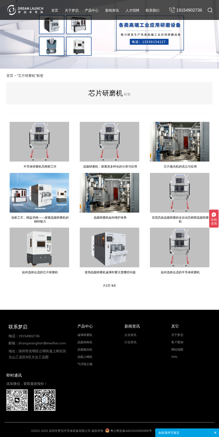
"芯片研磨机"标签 (30, 76)
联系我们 (152, 10)
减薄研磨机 (84, 335)
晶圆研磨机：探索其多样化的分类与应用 (110, 166)
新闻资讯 (112, 10)
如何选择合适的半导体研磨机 (180, 272)
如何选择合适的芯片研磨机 (40, 272)
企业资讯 (130, 335)
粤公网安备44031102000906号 (131, 430)
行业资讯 (130, 342)
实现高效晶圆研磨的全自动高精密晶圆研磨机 (180, 219)
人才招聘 (132, 10)
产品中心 (92, 10)
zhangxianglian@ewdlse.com (42, 343)
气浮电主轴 (84, 364)
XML (174, 357)
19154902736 (29, 336)
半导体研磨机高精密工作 (40, 166)
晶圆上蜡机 (84, 357)
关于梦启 (71, 10)
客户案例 (177, 342)
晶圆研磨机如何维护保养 (110, 217)
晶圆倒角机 (84, 342)
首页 (54, 10)
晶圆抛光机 (84, 349)
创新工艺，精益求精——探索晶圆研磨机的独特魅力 (40, 219)
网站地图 (177, 349)
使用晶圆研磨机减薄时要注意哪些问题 (110, 272)
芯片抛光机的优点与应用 (180, 166)
